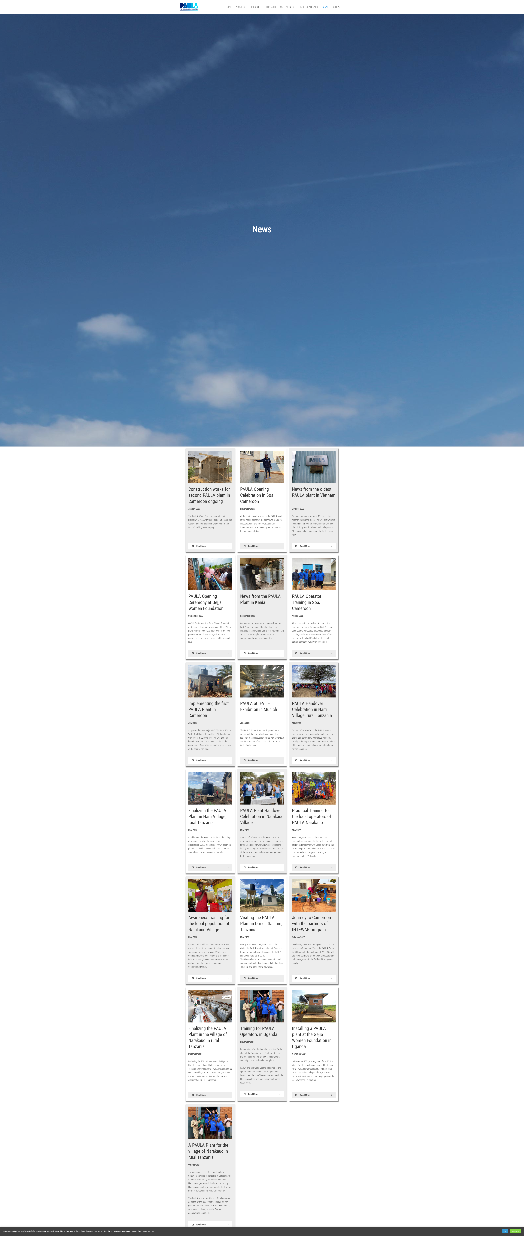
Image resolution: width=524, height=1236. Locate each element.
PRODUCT (254, 7)
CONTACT (337, 7)
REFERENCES (270, 7)
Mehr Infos (515, 1231)
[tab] (210, 546)
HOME (228, 7)
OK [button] (505, 1231)
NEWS (325, 7)
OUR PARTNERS (287, 7)
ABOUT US (240, 7)
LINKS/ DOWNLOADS (308, 7)
